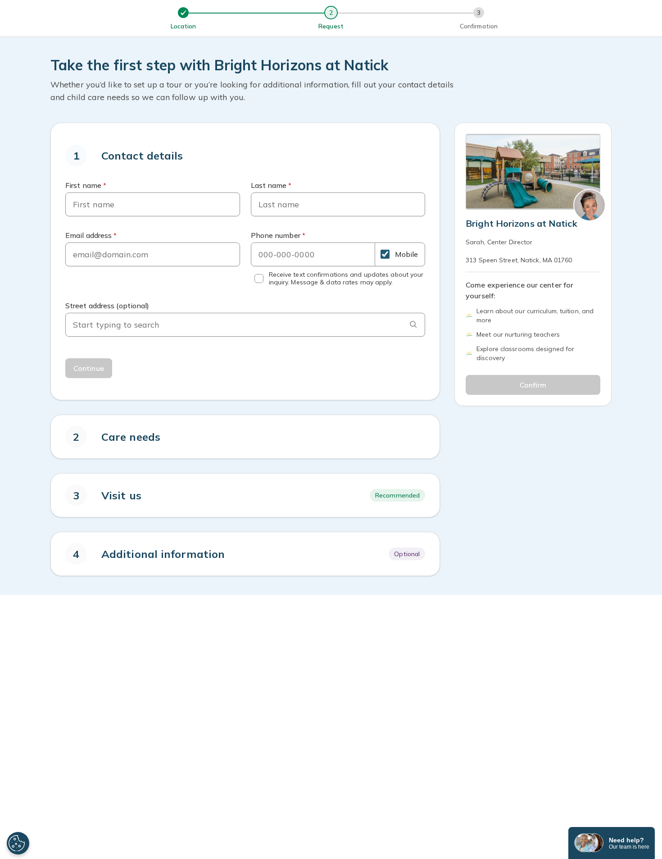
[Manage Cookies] (18, 843)
